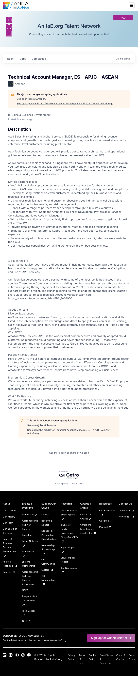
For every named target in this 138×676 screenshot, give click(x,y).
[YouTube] (17, 655)
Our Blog (104, 520)
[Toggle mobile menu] (131, 5)
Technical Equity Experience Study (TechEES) (69, 531)
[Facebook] (23, 655)
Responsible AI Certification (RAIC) (30, 600)
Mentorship (28, 514)
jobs (23, 58)
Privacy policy (61, 483)
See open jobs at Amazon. (31, 98)
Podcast (103, 527)
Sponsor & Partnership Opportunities (48, 535)
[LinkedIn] (5, 655)
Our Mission (9, 510)
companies (38, 58)
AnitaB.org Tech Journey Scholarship (87, 529)
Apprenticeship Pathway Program (30, 525)
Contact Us (124, 510)
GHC (24, 621)
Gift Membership (48, 578)
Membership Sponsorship (48, 547)
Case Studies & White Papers (69, 512)
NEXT (25, 590)
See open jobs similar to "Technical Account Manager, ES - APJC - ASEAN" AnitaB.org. (65, 103)
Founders (27, 535)
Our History (9, 516)
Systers (45, 569)
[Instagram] (9, 20)
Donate (45, 514)
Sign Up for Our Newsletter (109, 638)
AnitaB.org (56, 659)
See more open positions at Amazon (69, 452)
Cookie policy (77, 483)
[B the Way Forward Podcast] (29, 655)
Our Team (8, 522)
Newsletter (124, 516)
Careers (7, 572)
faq (123, 17)
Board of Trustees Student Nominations (9, 545)
